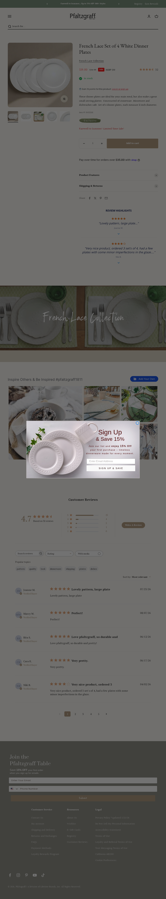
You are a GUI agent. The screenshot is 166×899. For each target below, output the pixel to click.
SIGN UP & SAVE (111, 468)
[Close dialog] (137, 423)
